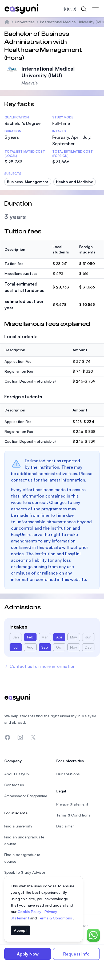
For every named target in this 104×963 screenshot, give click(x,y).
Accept (20, 930)
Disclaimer (65, 826)
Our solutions (68, 774)
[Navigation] (95, 9)
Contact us (14, 785)
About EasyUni (17, 774)
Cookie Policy (30, 911)
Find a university (18, 826)
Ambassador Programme (25, 795)
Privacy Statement (72, 804)
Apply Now (28, 954)
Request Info (76, 954)
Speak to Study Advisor (24, 872)
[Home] (7, 22)
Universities (25, 22)
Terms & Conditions (55, 918)
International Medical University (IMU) (72, 22)
